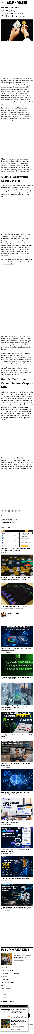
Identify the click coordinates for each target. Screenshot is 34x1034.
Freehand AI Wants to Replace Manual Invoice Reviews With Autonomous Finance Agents (16, 908)
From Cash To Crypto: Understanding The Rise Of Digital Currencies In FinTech (15, 578)
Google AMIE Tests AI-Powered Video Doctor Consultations (16, 764)
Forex (16, 519)
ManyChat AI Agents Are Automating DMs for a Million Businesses (16, 850)
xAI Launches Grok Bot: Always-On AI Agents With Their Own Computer (15, 706)
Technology (4, 997)
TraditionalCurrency (8, 522)
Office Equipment (6, 988)
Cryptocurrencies (7, 519)
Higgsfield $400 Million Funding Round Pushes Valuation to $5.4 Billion (16, 678)
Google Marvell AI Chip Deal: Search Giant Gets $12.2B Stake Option (16, 649)
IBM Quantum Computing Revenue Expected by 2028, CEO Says (16, 879)
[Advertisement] (17, 60)
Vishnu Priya (5, 738)
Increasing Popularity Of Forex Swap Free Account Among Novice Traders (15, 607)
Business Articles (7, 7)
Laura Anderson (6, 652)
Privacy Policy (5, 979)
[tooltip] (2, 511)
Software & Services (7, 991)
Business (3, 994)
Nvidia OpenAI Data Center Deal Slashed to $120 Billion (16, 735)
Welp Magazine (13, 613)
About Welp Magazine (7, 970)
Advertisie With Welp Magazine (10, 973)
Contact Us (4, 976)
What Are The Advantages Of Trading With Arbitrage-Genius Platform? (15, 549)
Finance (16, 7)
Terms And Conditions (7, 982)
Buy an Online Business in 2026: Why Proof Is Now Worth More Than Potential (17, 821)
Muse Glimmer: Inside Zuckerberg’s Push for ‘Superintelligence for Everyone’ (15, 793)
